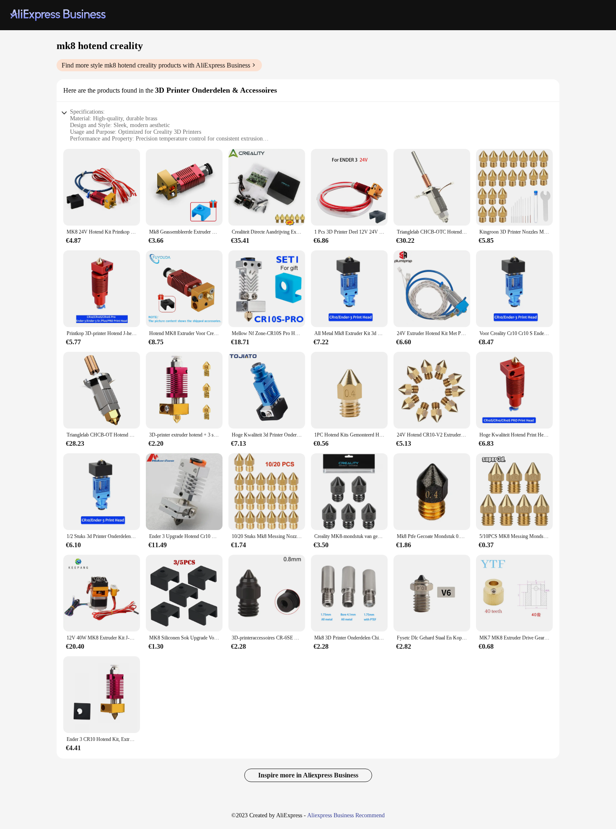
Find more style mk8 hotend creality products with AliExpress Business (156, 65)
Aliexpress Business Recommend (346, 815)
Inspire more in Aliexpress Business (308, 775)
